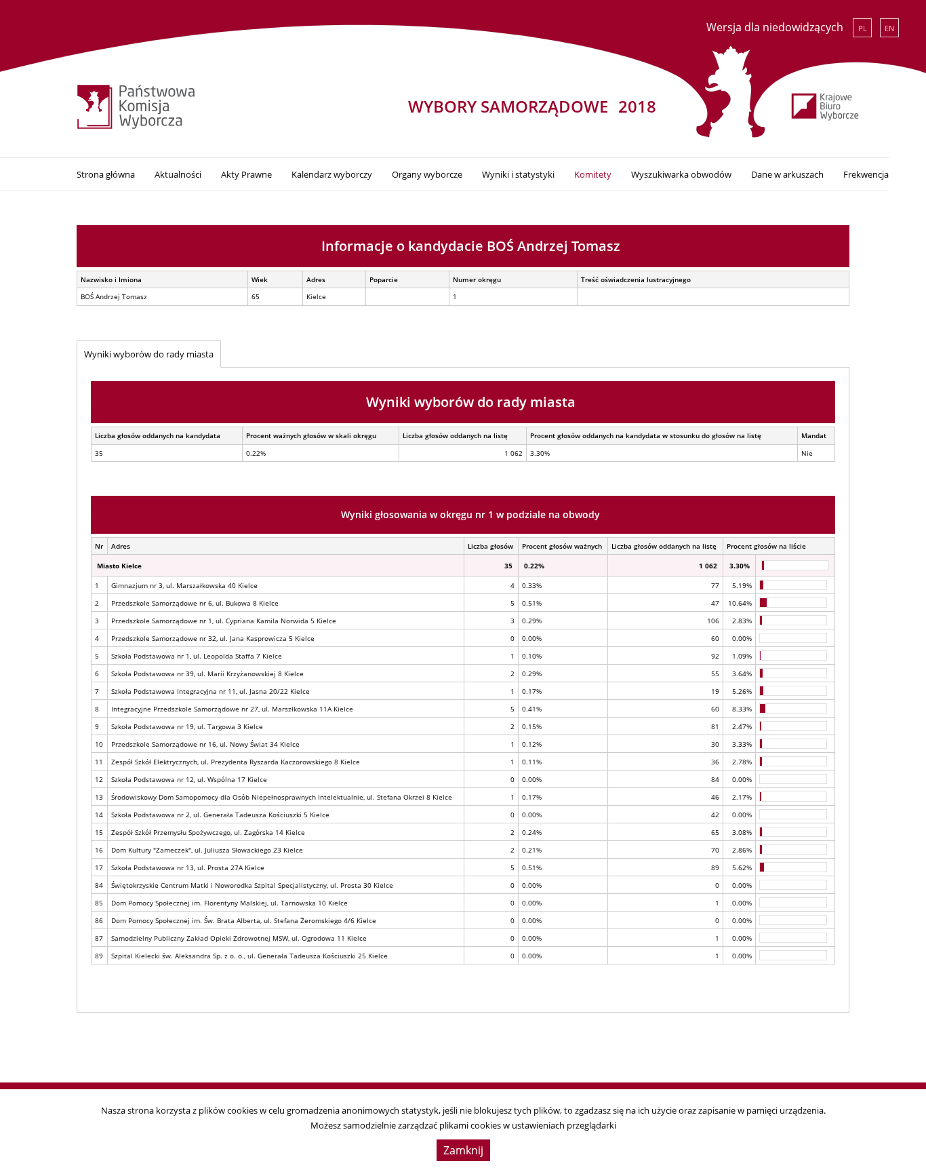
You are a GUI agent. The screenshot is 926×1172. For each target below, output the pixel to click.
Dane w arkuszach (787, 174)
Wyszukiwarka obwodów (681, 174)
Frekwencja (866, 174)
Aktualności (178, 174)
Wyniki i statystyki (518, 174)
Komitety (592, 174)
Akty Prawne (246, 174)
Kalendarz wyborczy (331, 174)
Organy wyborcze (427, 174)
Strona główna (106, 174)
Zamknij (463, 1150)
